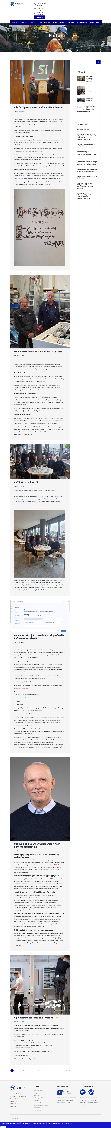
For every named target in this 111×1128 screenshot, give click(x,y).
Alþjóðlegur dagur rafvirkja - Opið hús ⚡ (36, 1017)
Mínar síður (39, 17)
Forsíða (15, 22)
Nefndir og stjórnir (39, 1103)
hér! (34, 1059)
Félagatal (36, 1093)
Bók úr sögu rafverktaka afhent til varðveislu (38, 107)
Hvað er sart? (37, 1110)
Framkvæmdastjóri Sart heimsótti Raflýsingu (38, 351)
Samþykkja (3, 1127)
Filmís (18, 1118)
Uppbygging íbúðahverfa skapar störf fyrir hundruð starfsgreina (37, 845)
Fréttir (23, 22)
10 (46, 1070)
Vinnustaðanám (95, 22)
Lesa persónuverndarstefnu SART (63, 1123)
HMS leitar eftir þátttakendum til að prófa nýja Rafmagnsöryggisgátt (39, 637)
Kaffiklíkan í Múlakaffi (26, 482)
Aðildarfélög (37, 1107)
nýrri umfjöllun (53, 865)
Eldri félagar (37, 1095)
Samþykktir (37, 1100)
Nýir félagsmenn (38, 1090)
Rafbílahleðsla (82, 22)
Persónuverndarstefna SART (41, 1105)
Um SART (31, 22)
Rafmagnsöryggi (44, 22)
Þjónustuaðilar (58, 22)
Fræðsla (71, 22)
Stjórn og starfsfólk (39, 1098)
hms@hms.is (24, 688)
